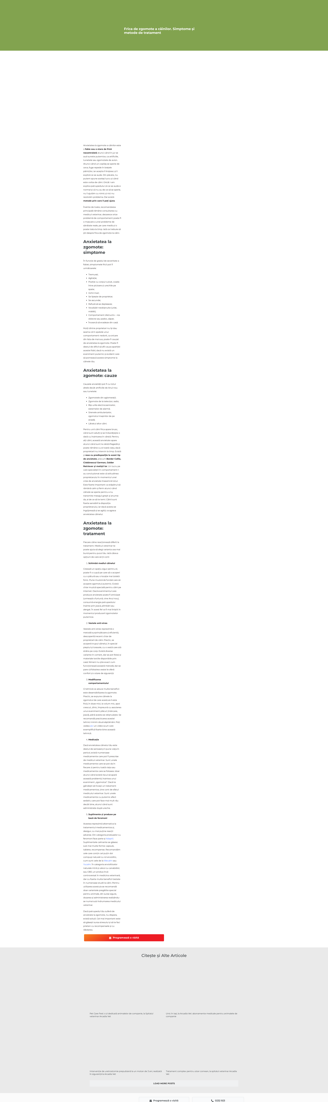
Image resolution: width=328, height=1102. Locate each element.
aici (91, 726)
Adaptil (109, 838)
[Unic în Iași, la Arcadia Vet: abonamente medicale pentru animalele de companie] (202, 986)
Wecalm (108, 860)
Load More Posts (164, 1083)
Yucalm (87, 864)
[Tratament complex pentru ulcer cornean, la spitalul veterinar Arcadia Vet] (202, 1044)
